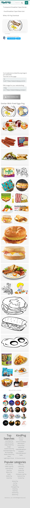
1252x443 (4, 165)
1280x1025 (19, 177)
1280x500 (4, 280)
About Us (21, 438)
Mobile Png (9, 476)
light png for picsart (9, 458)
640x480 (4, 116)
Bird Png (15, 485)
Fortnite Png (21, 478)
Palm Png (21, 464)
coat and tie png (9, 443)
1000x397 (4, 351)
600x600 (18, 191)
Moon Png (21, 472)
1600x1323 (5, 177)
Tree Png (21, 468)
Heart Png (9, 478)
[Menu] (26, 2)
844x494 (16, 223)
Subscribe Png (9, 464)
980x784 (4, 376)
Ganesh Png (15, 492)
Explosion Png (21, 476)
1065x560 (17, 376)
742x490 (4, 223)
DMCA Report (21, 443)
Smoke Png (21, 470)
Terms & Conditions (21, 441)
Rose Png (9, 470)
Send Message (11, 38)
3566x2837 (5, 202)
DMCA (18, 38)
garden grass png (9, 448)
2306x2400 (5, 294)
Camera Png (21, 466)
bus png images (9, 452)
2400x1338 (5, 333)
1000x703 (4, 314)
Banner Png (15, 494)
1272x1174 (21, 116)
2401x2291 (21, 147)
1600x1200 (5, 262)
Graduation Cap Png (21, 474)
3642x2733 (5, 212)
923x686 (18, 202)
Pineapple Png (15, 487)
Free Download (12, 97)
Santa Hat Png (9, 468)
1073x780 (4, 147)
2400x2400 (5, 365)
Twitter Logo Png (9, 466)
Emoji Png (15, 489)
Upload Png (21, 447)
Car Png (15, 483)
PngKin (9, 474)
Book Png (15, 490)
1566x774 (4, 134)
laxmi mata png (9, 441)
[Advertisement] (15, 56)
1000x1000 (5, 191)
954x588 (16, 386)
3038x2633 (18, 294)
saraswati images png (9, 450)
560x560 (4, 243)
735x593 (4, 386)
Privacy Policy (21, 445)
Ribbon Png (9, 472)
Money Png (15, 481)
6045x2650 (18, 212)
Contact (21, 440)
